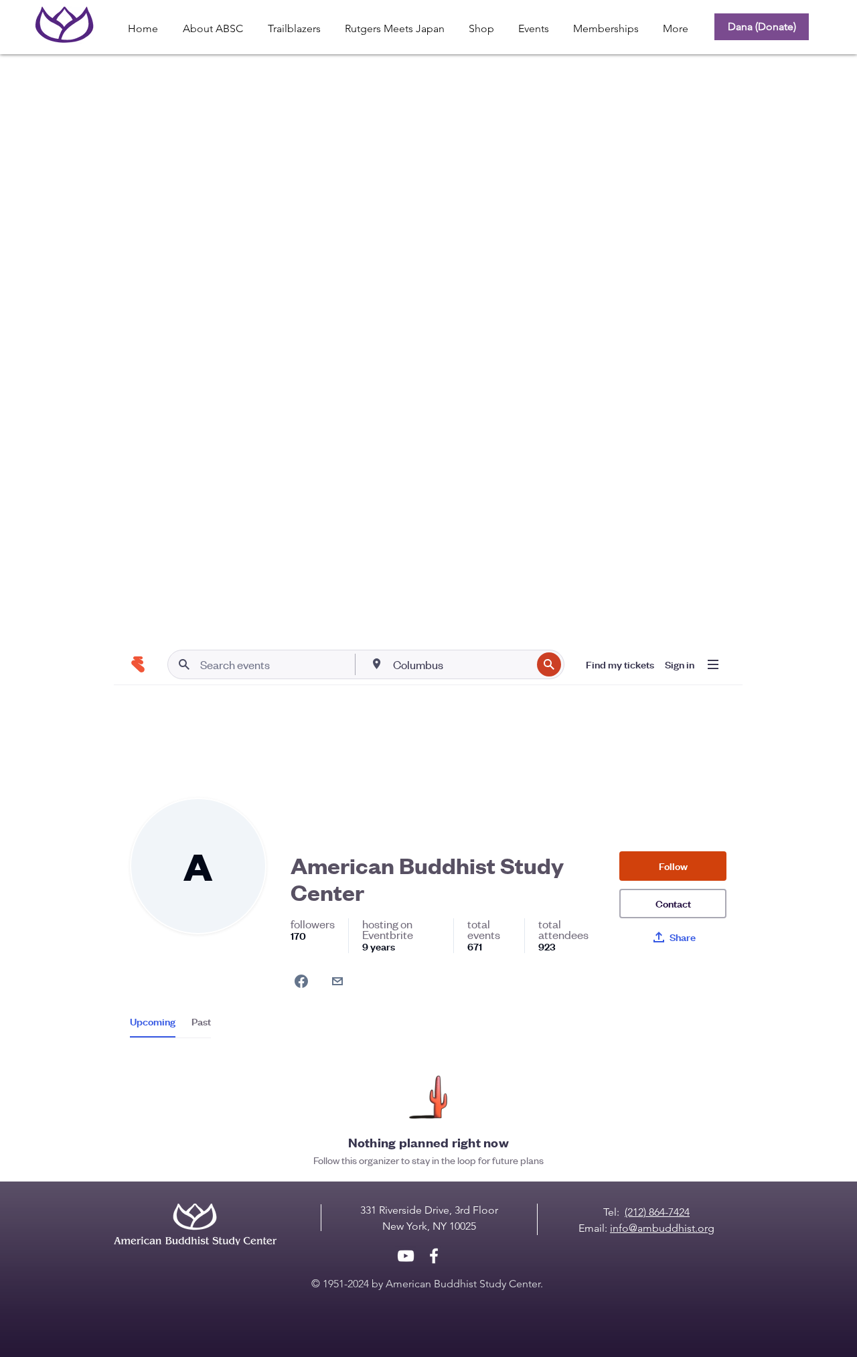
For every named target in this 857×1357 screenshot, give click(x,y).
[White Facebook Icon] (434, 1256)
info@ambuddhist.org (662, 1228)
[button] (481, 22)
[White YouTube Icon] (406, 1256)
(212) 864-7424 (657, 1212)
